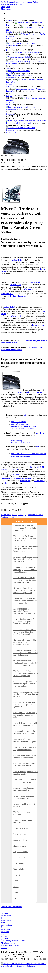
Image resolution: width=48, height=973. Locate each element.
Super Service (19, 875)
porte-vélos (14, 474)
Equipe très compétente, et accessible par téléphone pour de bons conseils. (25, 600)
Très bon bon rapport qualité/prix (21, 813)
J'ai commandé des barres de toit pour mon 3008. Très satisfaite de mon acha (24, 631)
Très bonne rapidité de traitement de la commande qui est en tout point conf (25, 673)
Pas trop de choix (20, 834)
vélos (20, 392)
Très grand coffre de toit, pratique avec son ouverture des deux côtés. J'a (24, 538)
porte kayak (16, 478)
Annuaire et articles (35, 515)
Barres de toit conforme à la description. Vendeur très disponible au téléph (24, 642)
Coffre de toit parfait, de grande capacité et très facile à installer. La (25, 528)
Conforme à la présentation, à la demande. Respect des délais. (25, 715)
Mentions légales (8, 943)
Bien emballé (18, 869)
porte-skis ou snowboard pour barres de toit (28, 454)
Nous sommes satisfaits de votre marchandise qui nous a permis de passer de (25, 580)
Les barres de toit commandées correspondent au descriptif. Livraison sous (25, 548)
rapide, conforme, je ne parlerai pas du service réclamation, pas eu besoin (26, 694)
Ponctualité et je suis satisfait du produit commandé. (24, 748)
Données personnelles (10, 945)
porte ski (6, 478)
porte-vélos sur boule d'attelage (23, 426)
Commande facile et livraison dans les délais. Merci (25, 764)
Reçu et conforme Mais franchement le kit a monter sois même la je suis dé (24, 590)
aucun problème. (20, 840)
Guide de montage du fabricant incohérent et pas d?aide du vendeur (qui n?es (25, 683)
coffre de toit (19, 340)
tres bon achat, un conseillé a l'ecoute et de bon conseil (25, 732)
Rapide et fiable (19, 846)
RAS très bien (19, 857)
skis (27, 392)
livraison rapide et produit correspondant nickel (23, 789)
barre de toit (25, 481)
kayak (39, 392)
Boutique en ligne (19, 515)
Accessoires (6, 515)
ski (37, 447)
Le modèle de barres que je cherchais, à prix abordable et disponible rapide (25, 569)
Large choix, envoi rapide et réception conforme (24, 797)
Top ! (15, 892)
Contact (4, 948)
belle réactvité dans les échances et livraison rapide (24, 740)
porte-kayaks (16, 440)
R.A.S (16, 887)
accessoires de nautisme (20, 442)
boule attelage (40, 481)
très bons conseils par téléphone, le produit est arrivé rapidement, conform (25, 663)
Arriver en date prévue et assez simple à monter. (25, 773)
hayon (8, 483)
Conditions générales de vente (13, 941)
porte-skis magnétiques (20, 456)
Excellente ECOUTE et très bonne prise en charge (24, 781)
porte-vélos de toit (18, 422)
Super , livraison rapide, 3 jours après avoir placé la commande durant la (23, 621)
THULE (31, 467)
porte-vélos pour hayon (20, 424)
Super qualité (18, 863)
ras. (14, 898)
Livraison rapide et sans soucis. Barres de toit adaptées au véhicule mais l (26, 559)
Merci (15, 881)
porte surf (26, 478)
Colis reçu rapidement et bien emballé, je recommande (25, 756)
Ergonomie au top (20, 852)
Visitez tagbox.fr (7, 517)
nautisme (40, 433)
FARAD (14, 469)
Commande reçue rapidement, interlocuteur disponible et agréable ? (25, 704)
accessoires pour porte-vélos (22, 428)
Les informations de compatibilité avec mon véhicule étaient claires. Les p (25, 611)
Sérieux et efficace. (21, 828)
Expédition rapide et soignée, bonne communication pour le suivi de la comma (25, 652)
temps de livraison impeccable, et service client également (25, 724)
